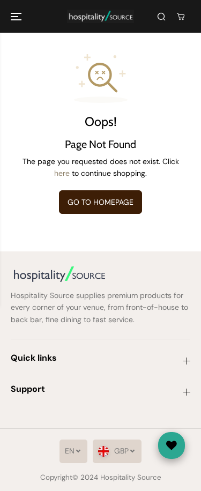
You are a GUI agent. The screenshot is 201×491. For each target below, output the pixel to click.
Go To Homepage (100, 202)
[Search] (161, 16)
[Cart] (180, 16)
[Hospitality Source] (100, 16)
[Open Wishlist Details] (171, 445)
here (62, 173)
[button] (17, 16)
